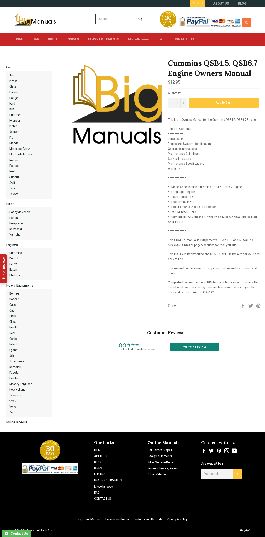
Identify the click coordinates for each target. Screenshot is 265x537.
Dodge (13, 98)
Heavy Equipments (19, 285)
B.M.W (13, 81)
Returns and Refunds (148, 519)
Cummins (15, 252)
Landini (14, 378)
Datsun (14, 92)
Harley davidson (19, 212)
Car (8, 67)
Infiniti (13, 126)
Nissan (13, 160)
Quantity (174, 93)
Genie (13, 338)
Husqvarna (16, 223)
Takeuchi (15, 395)
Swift (12, 182)
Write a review (194, 347)
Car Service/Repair (160, 450)
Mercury (14, 275)
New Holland (17, 389)
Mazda (13, 143)
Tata (12, 188)
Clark (12, 316)
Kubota (14, 372)
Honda (13, 217)
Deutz (13, 264)
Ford (12, 103)
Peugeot (14, 165)
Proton (13, 171)
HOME (19, 39)
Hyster (13, 350)
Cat (11, 310)
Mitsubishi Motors (21, 154)
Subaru (14, 177)
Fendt (13, 327)
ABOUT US (221, 3)
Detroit (13, 258)
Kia (11, 137)
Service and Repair (117, 519)
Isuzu (12, 109)
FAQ (161, 39)
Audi (12, 75)
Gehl (12, 333)
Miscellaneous (138, 39)
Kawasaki (15, 229)
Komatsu (15, 367)
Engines (12, 245)
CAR (36, 39)
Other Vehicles (157, 474)
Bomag (14, 293)
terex (12, 401)
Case (12, 304)
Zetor (13, 412)
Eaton (13, 269)
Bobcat (14, 299)
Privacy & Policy (177, 519)
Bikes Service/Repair (161, 462)
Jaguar (14, 131)
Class (12, 86)
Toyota (13, 194)
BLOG (242, 3)
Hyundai (14, 120)
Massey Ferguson (20, 384)
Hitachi (13, 344)
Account (197, 3)
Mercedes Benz (19, 148)
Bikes (10, 204)
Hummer (15, 115)
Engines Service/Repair (163, 468)
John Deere (16, 361)
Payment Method (89, 519)
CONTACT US (183, 39)
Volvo (13, 406)
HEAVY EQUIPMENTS (103, 39)
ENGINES (72, 39)
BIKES (52, 39)
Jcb (11, 355)
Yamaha (14, 234)
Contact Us (18, 533)
